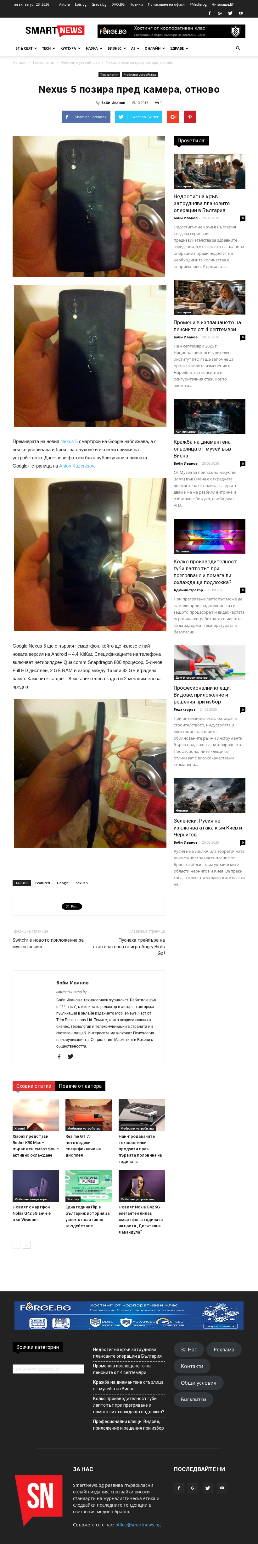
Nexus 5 (69, 441)
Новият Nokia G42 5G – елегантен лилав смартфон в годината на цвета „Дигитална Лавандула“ (141, 1220)
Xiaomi (19, 1128)
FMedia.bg (198, 4)
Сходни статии (33, 1086)
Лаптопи (182, 551)
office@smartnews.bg (138, 1525)
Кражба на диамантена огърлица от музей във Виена (202, 449)
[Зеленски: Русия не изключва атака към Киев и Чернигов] (209, 795)
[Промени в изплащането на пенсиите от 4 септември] (209, 297)
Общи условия (198, 1382)
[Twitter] (230, 13)
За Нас (189, 1349)
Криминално (186, 431)
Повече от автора (80, 1086)
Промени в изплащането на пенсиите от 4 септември (122, 1369)
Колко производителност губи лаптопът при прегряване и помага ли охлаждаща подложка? (128, 1405)
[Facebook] (209, 13)
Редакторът (184, 709)
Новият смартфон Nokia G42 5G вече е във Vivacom (32, 1213)
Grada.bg (99, 4)
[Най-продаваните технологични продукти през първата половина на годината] (142, 1115)
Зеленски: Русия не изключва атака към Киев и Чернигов (208, 828)
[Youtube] (240, 13)
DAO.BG (118, 4)
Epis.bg (81, 4)
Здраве (177, 48)
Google (63, 882)
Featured (42, 882)
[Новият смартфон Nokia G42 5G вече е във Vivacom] (36, 1186)
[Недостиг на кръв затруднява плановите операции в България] (209, 171)
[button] (237, 48)
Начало (19, 62)
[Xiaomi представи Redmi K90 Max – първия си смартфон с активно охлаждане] (36, 1115)
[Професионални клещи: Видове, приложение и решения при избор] (209, 663)
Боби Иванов (113, 102)
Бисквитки (193, 1399)
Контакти (192, 1366)
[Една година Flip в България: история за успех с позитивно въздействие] (88, 1186)
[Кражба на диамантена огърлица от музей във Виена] (209, 416)
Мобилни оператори (30, 1199)
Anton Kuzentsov (76, 465)
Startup (73, 1199)
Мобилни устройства (80, 62)
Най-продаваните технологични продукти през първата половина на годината (140, 1149)
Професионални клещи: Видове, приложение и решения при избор (202, 695)
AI (133, 48)
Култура (68, 48)
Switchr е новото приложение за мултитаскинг (48, 943)
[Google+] (220, 13)
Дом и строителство (192, 677)
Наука (92, 48)
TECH (46, 48)
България (183, 186)
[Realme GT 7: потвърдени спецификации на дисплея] (88, 1115)
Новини (136, 4)
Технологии (43, 62)
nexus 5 (82, 882)
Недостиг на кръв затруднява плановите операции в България (202, 203)
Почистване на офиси (166, 4)
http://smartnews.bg (71, 992)
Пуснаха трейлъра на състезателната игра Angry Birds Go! (129, 946)
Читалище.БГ (223, 4)
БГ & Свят (23, 48)
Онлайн (152, 48)
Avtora (64, 4)
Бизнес (114, 48)
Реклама (224, 1349)
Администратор (188, 590)
